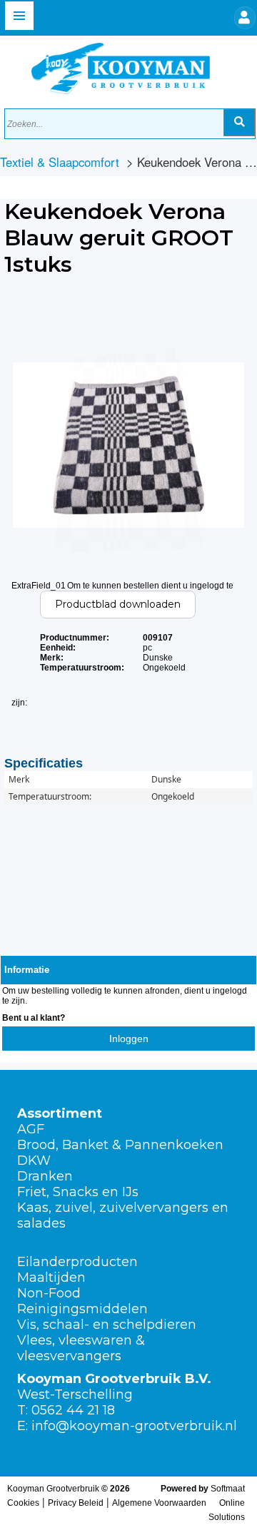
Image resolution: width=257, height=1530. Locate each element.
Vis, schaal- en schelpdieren (106, 1324)
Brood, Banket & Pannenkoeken (120, 1145)
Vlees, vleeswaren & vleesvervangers (81, 1348)
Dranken (45, 1176)
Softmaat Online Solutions (226, 1503)
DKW (34, 1160)
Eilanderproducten (77, 1262)
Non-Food (49, 1293)
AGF (30, 1129)
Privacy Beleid (76, 1503)
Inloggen (128, 1038)
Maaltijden (51, 1277)
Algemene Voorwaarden (159, 1503)
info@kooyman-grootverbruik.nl (134, 1426)
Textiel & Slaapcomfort (59, 161)
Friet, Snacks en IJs (77, 1192)
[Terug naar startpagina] (106, 65)
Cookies (23, 1503)
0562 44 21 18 (73, 1410)
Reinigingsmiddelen (82, 1309)
